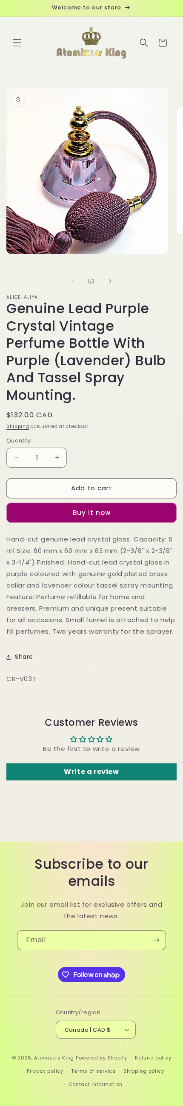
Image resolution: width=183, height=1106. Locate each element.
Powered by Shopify (101, 1057)
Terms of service (93, 1071)
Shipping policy (143, 1071)
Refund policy (153, 1057)
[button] (17, 42)
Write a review (91, 772)
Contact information (96, 1084)
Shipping (17, 426)
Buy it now (92, 512)
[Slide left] (72, 281)
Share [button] (24, 656)
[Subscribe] (156, 940)
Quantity (18, 441)
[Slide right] (110, 281)
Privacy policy (45, 1071)
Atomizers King (54, 1057)
